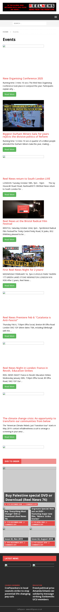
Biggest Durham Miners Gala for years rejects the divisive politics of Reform (26, 135)
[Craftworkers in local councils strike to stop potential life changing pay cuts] (18, 573)
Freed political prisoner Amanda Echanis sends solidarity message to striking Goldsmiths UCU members (45, 593)
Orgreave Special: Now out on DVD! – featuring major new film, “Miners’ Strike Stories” (43, 513)
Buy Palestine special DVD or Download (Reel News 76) (28, 497)
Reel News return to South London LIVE (26, 178)
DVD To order (12, 461)
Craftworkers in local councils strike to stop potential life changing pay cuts (17, 592)
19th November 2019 (15, 543)
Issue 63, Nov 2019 (14, 539)
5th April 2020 (39, 522)
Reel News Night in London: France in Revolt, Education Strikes (25, 369)
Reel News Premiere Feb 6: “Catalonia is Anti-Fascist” (27, 319)
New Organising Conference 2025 (23, 78)
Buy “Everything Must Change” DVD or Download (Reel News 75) (15, 515)
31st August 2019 (40, 543)
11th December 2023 (14, 504)
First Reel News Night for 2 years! (23, 269)
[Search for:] (29, 23)
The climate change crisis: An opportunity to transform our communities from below (29, 420)
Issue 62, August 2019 (42, 539)
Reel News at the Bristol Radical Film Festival (25, 222)
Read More (9, 94)
